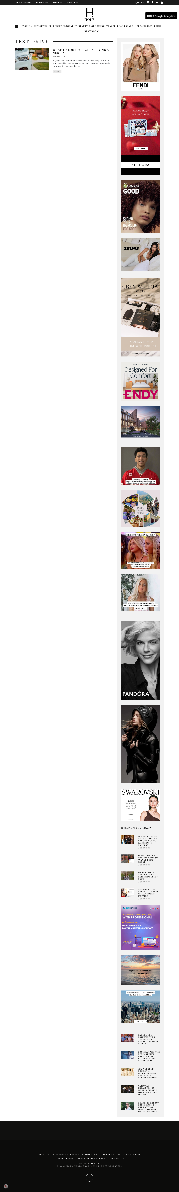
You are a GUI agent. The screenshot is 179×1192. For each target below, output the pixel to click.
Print (158, 26)
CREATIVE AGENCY (23, 3)
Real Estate (125, 26)
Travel (111, 26)
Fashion (27, 26)
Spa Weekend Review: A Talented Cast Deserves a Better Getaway (148, 1073)
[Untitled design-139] (140, 660)
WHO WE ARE (42, 3)
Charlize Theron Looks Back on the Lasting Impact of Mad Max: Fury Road (148, 1107)
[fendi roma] (140, 66)
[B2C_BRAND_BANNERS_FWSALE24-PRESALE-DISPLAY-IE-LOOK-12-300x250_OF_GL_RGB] (140, 805)
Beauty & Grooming (91, 26)
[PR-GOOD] (140, 206)
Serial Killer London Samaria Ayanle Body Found (148, 858)
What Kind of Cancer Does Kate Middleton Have (148, 875)
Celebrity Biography (62, 26)
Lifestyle (40, 26)
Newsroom (92, 31)
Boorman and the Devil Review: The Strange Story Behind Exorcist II (149, 1056)
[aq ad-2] (140, 970)
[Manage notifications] (6, 1186)
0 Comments (144, 848)
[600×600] (140, 381)
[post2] (140, 927)
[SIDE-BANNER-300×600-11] (140, 744)
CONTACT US (72, 3)
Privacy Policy (89, 1164)
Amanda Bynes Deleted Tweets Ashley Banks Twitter (148, 892)
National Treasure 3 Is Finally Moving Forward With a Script (148, 1090)
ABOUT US (57, 3)
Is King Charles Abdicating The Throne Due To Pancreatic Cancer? (148, 840)
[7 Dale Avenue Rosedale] (140, 421)
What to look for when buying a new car (81, 51)
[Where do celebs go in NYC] (140, 1006)
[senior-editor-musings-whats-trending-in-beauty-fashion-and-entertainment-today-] (140, 508)
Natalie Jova (59, 56)
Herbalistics (144, 26)
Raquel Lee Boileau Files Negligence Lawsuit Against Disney (148, 1039)
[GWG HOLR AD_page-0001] (140, 317)
